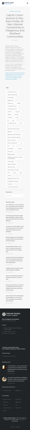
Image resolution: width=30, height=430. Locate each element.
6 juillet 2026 (10, 233)
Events (17, 117)
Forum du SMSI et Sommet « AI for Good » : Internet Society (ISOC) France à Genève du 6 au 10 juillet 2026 (14, 249)
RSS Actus (5, 402)
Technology (10, 184)
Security (9, 175)
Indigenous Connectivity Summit (14, 134)
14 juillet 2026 (10, 212)
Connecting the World (12, 108)
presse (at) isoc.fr (11, 356)
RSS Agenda (18, 402)
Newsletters (19, 399)
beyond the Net (10, 97)
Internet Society (21, 349)
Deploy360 (17, 111)
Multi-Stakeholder (11, 154)
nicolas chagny (10, 161)
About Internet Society (12, 91)
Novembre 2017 (7, 390)
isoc (14, 145)
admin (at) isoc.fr (11, 331)
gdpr (13, 120)
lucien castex (10, 151)
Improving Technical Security (13, 128)
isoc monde (19, 148)
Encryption (9, 117)
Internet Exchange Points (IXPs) (14, 137)
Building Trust (10, 100)
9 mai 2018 (15, 40)
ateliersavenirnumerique (12, 94)
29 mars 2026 (10, 303)
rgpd (21, 172)
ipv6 (8, 145)
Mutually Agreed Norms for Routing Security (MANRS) (14, 158)
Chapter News (10, 103)
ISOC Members (10, 148)
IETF (21, 123)
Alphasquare (15, 421)
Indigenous (9, 131)
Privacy (14, 172)
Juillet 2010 (18, 390)
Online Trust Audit (11, 167)
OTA (8, 172)
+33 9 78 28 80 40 (11, 333)
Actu (17, 405)
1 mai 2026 (9, 292)
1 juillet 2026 (10, 243)
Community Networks (11, 106)
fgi (8, 120)
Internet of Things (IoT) (12, 143)
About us (5, 405)
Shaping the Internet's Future (13, 178)
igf (8, 125)
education (17, 114)
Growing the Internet (11, 123)
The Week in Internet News (13, 186)
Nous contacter (7, 399)
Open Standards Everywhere (13, 169)
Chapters (19, 103)
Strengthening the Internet (12, 181)
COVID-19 (9, 111)
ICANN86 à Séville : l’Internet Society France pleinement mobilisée (14, 269)
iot (21, 143)
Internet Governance (11, 140)
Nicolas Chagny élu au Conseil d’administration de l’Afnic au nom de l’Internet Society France (15, 239)
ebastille (9, 114)
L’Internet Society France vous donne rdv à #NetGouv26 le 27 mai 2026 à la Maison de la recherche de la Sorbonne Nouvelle (15, 287)
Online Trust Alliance (11, 164)
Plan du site (18, 407)
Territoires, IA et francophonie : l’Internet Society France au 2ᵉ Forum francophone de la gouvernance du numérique (15, 229)
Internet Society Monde (15, 11)
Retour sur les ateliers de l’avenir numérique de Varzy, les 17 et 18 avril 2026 (14, 277)
